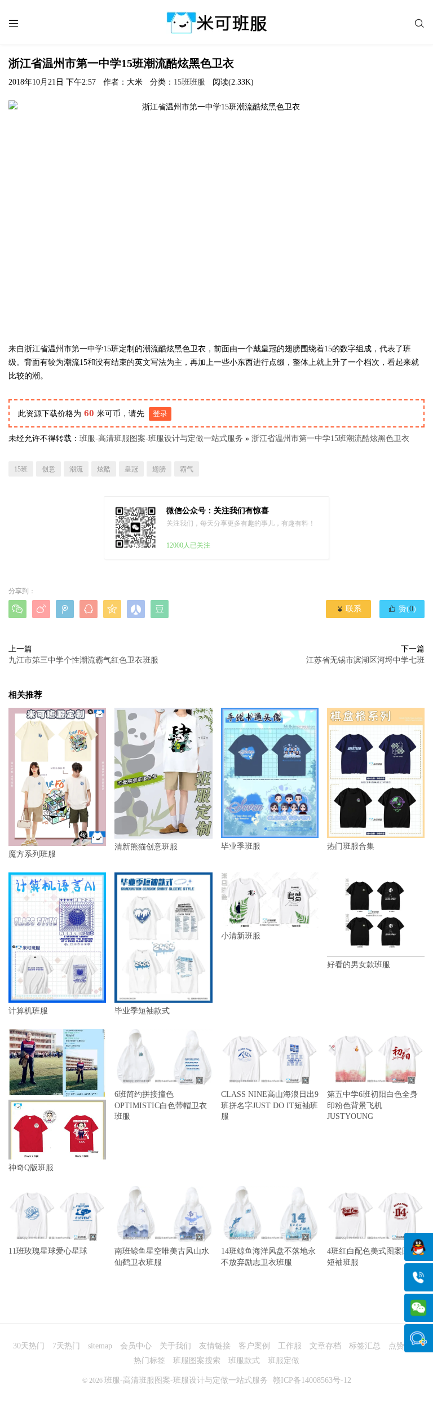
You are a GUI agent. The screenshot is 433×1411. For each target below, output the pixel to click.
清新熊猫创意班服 (146, 846)
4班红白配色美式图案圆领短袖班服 (372, 1256)
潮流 (76, 469)
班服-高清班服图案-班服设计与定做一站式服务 (161, 438)
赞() (402, 608)
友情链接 (215, 1346)
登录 (160, 413)
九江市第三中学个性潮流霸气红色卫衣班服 (83, 660)
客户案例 (254, 1346)
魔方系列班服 (32, 854)
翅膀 (159, 469)
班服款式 (244, 1360)
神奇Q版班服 (31, 1167)
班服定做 (283, 1360)
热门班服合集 (350, 846)
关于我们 (175, 1346)
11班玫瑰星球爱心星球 (47, 1251)
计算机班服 (28, 1011)
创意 (48, 469)
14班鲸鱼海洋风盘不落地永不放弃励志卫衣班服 (268, 1256)
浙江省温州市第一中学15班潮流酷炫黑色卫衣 (330, 438)
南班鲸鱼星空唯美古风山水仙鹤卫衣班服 (161, 1256)
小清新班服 (240, 936)
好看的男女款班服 (358, 964)
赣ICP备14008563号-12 (312, 1380)
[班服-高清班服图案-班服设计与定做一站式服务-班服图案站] (216, 22)
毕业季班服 (240, 846)
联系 (348, 609)
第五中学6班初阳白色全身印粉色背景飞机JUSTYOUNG (372, 1105)
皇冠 (131, 469)
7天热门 (66, 1346)
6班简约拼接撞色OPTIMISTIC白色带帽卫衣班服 (160, 1105)
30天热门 (29, 1346)
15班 (21, 469)
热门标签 (149, 1360)
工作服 (290, 1346)
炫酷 (104, 469)
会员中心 (136, 1346)
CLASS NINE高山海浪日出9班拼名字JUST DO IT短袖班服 (270, 1105)
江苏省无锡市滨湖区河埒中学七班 (365, 660)
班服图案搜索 (196, 1360)
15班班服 (189, 82)
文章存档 (325, 1346)
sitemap (100, 1346)
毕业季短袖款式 (142, 1011)
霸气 (186, 469)
